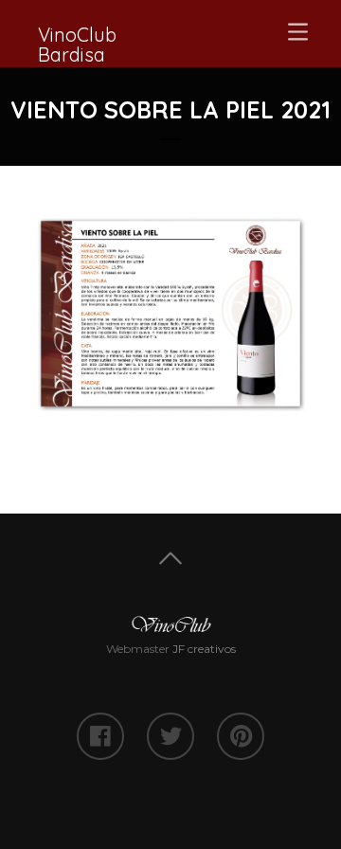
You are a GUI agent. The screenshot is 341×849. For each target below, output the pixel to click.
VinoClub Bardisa (77, 44)
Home (170, 558)
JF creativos (204, 648)
